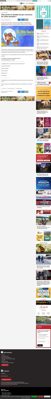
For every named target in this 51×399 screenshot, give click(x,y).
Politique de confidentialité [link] (25, 397)
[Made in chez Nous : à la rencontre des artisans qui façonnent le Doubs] (43, 105)
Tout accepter (34, 396)
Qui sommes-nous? (5, 356)
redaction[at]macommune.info (6, 374)
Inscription (40, 160)
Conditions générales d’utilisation (8, 362)
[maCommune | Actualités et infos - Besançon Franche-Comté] (22, 3)
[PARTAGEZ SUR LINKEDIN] (23, 20)
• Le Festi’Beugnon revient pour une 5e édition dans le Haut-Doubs (43, 40)
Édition (27, 3)
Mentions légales (5, 361)
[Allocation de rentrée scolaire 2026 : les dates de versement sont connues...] (43, 259)
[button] (48, 0)
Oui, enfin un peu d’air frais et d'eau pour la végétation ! (43, 335)
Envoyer (40, 345)
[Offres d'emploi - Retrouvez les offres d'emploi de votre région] (43, 85)
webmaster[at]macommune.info (6, 385)
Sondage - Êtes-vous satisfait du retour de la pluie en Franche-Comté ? (43, 331)
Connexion (47, 160)
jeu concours (4, 88)
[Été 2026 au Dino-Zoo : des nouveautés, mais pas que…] (43, 168)
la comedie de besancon (11, 88)
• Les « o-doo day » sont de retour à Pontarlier (43, 34)
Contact (3, 354)
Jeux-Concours (4, 12)
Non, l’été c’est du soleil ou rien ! (44, 336)
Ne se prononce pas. (42, 338)
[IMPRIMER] (27, 20)
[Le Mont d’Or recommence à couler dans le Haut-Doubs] (43, 133)
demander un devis (6, 379)
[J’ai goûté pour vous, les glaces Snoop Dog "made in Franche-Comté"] (43, 71)
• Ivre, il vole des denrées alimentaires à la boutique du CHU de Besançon (43, 37)
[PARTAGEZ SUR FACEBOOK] (19, 20)
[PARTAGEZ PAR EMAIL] (25, 20)
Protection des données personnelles (8, 358)
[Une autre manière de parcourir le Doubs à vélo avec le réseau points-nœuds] (43, 220)
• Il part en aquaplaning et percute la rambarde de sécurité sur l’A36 (43, 44)
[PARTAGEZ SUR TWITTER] (21, 20)
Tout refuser (40, 396)
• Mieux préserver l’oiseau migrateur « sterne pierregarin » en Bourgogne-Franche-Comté (43, 48)
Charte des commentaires (6, 357)
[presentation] (36, 248)
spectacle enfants (19, 88)
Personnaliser (47, 396)
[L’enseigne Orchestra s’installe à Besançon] (43, 200)
